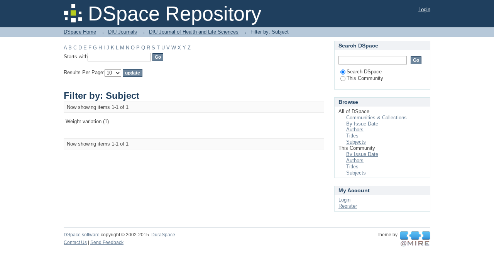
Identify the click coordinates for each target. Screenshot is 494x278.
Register (347, 206)
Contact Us (75, 242)
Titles (352, 136)
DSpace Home (80, 32)
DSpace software (82, 234)
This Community (365, 78)
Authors (355, 129)
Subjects (356, 142)
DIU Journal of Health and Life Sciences (194, 32)
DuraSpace (163, 234)
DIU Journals (122, 32)
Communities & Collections (376, 117)
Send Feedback (107, 242)
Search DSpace (364, 72)
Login (424, 9)
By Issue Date (362, 124)
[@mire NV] (415, 239)
